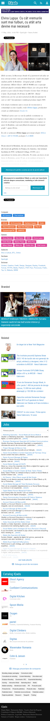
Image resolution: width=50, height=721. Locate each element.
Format (3, 268)
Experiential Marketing (23, 624)
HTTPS (9, 268)
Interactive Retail (14, 682)
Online (18, 252)
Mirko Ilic (19, 245)
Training (33, 695)
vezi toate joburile (25, 560)
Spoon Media (16, 604)
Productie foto (6, 689)
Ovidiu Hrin (29, 245)
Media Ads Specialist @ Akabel (14, 535)
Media (15, 268)
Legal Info (18, 714)
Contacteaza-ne (31, 717)
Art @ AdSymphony (10, 555)
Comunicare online (15, 599)
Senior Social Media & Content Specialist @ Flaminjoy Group (24, 453)
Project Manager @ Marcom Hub (14, 448)
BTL (13, 252)
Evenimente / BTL (21, 679)
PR (11, 590)
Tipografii (26, 695)
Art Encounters (16, 223)
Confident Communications (24, 587)
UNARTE (21, 230)
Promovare (38, 268)
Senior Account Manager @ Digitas (15, 457)
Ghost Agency (17, 579)
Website (10, 270)
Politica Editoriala (29, 712)
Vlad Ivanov (41, 245)
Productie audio (36, 686)
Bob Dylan (19, 238)
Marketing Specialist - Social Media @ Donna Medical (22, 435)
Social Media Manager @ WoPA (14, 464)
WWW (16, 270)
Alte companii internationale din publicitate (21, 641)
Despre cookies (20, 717)
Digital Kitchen (17, 596)
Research (18, 695)
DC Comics (7, 215)
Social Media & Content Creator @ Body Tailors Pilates (22, 471)
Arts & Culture (6, 252)
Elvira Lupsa (38, 238)
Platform (22, 268)
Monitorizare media (20, 686)
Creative (10, 265)
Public (44, 268)
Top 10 (3, 270)
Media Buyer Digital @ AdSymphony (16, 542)
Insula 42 (23, 110)
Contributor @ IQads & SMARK (11, 712)
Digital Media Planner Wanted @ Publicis (17, 490)
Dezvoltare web (37, 676)
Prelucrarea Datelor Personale (32, 714)
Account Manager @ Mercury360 (14, 508)
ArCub (5, 223)
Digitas (13, 639)
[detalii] (25, 438)
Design (22, 265)
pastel (13, 621)
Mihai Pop (31, 241)
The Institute (18, 215)
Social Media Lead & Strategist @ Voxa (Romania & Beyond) (24, 528)
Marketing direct (26, 682)
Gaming (4, 682)
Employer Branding (35, 624)
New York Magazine (25, 227)
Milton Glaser (7, 245)
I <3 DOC (30, 136)
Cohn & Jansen (17, 656)
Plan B (38, 227)
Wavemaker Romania (20, 647)
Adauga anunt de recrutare (26, 564)
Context (4, 265)
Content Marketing (25, 676)
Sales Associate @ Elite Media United (16, 522)
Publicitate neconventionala (22, 692)
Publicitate (13, 582)
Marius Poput (19, 241)
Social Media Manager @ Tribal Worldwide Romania (21, 484)
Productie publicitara (19, 689)
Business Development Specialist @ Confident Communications (25, 441)
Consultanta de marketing (9, 676)
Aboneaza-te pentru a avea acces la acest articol (25, 170)
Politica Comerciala (7, 714)
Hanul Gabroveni (8, 227)
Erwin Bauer (7, 241)
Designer (28, 265)
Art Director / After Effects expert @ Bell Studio (19, 477)
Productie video (31, 689)
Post (31, 268)
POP (27, 268)
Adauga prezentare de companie (26, 668)
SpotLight (23, 32)
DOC (28, 238)
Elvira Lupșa (32, 107)
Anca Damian (7, 238)
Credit (16, 265)
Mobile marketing (31, 633)
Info (5, 193)
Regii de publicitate (7, 695)
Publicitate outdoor (38, 692)
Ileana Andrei (33, 32)
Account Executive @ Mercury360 (15, 515)
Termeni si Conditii (7, 717)
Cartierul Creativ (30, 223)
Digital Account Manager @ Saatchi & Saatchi (19, 548)
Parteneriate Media (17, 710)
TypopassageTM (8, 230)
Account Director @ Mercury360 (14, 502)
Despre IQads (5, 710)
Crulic (42, 223)
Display (35, 265)
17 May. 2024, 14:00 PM (9, 32)
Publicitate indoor (7, 692)
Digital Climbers (18, 630)
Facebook (41, 265)
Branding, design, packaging (10, 673)
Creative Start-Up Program (32, 710)
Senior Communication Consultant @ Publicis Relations (22, 497)
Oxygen (13, 613)
